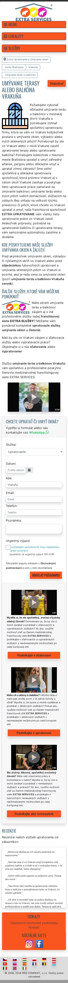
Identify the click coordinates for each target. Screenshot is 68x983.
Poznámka (13, 520)
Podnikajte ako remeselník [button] (34, 814)
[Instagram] (29, 943)
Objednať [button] (57, 83)
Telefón (11, 506)
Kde (8, 478)
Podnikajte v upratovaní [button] (34, 733)
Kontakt (34, 927)
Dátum (10, 463)
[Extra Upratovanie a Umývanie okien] (34, 12)
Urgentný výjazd (17, 541)
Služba (10, 444)
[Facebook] (39, 943)
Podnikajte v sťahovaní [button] (34, 655)
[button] (34, 24)
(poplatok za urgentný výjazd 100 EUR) (32, 554)
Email (10, 493)
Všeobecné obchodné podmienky (34, 923)
